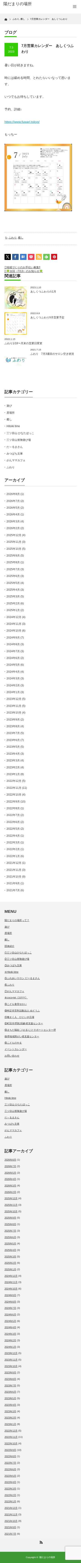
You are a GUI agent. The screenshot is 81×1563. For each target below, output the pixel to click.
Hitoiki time (13, 426)
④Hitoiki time (11, 972)
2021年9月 (13, 883)
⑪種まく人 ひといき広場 (19, 1017)
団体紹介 (9, 946)
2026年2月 (13, 528)
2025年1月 (13, 610)
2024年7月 (13, 651)
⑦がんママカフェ (14, 991)
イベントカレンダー (15, 1049)
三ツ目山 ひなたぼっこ (20, 433)
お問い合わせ (11, 1055)
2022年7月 (13, 815)
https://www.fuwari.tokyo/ (22, 122)
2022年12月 (14, 781)
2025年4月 (13, 589)
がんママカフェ (16, 460)
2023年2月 (13, 767)
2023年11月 (14, 705)
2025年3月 (13, 596)
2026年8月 (13, 494)
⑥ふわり (9, 984)
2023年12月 (14, 699)
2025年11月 (14, 541)
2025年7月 (13, 569)
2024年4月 (13, 671)
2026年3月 (13, 521)
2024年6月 (13, 658)
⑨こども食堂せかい (15, 1004)
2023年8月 (13, 726)
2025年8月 (13, 562)
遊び (9, 405)
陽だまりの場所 (47, 1557)
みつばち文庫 (15, 453)
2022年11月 (14, 787)
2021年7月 (13, 890)
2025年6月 (13, 576)
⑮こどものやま (13, 1042)
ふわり (13, 237)
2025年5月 (13, 583)
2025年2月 (13, 603)
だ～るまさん (15, 446)
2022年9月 (13, 801)
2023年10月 (14, 712)
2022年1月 (13, 856)
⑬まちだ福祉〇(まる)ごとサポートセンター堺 (30, 1030)
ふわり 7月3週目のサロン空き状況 (52, 353)
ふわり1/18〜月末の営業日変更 (23, 343)
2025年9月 (13, 555)
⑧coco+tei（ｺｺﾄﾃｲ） (16, 997)
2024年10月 (14, 630)
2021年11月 (14, 869)
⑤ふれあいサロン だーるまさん (22, 978)
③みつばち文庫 (13, 965)
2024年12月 (14, 617)
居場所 (11, 412)
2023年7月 (13, 733)
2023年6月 (13, 740)
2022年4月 (13, 835)
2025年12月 (14, 535)
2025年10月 (14, 548)
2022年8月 (13, 808)
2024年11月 (14, 623)
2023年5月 (13, 746)
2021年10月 (14, 876)
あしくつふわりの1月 (43, 291)
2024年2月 (13, 685)
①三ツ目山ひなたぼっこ (18, 952)
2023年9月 (13, 719)
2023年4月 (13, 753)
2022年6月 (13, 822)
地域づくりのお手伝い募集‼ (23, 267)
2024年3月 (13, 678)
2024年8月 (13, 644)
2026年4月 (13, 514)
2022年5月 (13, 828)
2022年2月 (13, 849)
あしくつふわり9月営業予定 (47, 317)
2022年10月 (14, 794)
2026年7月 (13, 501)
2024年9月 (13, 637)
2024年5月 (13, 664)
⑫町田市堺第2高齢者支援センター (23, 1023)
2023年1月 (13, 774)
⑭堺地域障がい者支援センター (21, 1036)
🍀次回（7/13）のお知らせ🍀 (24, 271)
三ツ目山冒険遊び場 (19, 439)
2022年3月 (13, 842)
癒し (20, 237)
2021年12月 (14, 863)
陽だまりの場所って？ (16, 920)
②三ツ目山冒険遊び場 (16, 959)
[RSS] (40, 1541)
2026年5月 (13, 507)
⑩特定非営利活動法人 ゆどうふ (22, 1010)
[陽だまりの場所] (19, 4)
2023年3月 (13, 760)
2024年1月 (13, 692)
